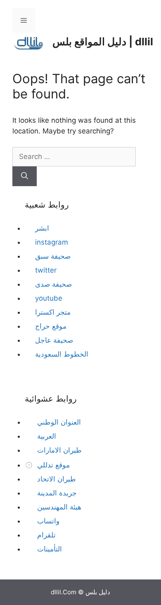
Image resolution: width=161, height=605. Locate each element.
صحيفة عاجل (54, 340)
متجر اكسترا (53, 312)
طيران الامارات (58, 450)
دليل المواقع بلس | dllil (102, 41)
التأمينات (48, 549)
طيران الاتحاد (55, 479)
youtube (48, 298)
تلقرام (45, 535)
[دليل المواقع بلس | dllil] (28, 41)
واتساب (47, 521)
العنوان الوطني (58, 422)
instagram (51, 242)
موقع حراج (50, 326)
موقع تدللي (52, 465)
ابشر (42, 228)
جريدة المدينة (56, 493)
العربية (45, 436)
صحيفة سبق (53, 256)
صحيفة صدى (53, 284)
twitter (46, 270)
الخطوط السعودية (61, 354)
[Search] (24, 176)
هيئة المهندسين (58, 507)
